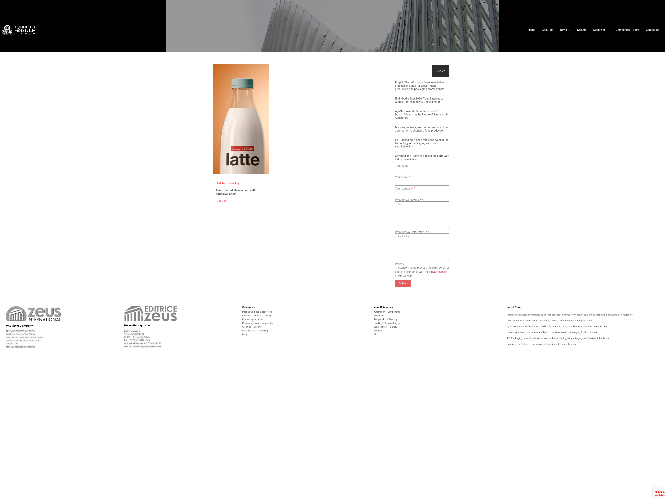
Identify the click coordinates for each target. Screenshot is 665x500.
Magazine (599, 29)
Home (531, 29)
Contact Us (652, 29)
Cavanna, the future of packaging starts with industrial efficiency (541, 344)
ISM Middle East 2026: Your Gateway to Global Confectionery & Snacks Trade (419, 100)
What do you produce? (409, 200)
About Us (547, 29)
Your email (402, 177)
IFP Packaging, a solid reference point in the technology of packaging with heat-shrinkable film (421, 143)
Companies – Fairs (627, 29)
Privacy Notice (438, 271)
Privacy (400, 264)
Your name (401, 165)
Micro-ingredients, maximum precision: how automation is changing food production (421, 129)
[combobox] (413, 71)
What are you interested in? (412, 232)
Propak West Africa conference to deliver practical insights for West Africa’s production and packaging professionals (419, 86)
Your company (404, 188)
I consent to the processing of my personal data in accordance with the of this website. (422, 271)
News (563, 29)
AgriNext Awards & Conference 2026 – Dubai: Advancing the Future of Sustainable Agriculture (421, 114)
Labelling (233, 183)
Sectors (581, 29)
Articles (221, 183)
